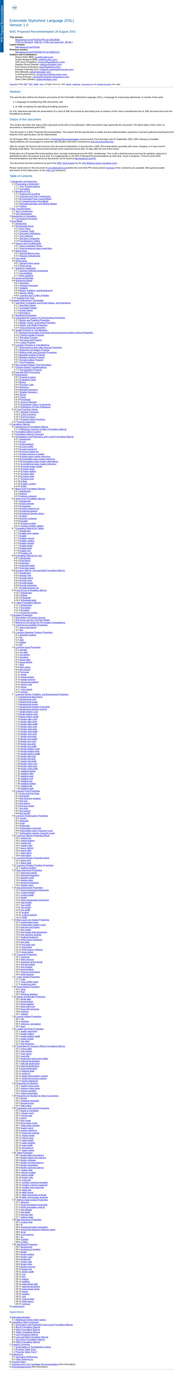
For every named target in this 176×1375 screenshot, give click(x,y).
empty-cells (27, 1177)
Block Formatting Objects (28, 1327)
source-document (27, 627)
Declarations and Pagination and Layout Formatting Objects (44, 437)
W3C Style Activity (66, 163)
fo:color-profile (26, 446)
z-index (24, 1242)
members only (109, 163)
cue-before (24, 655)
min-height (26, 907)
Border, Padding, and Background (35, 290)
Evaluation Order (27, 380)
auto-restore (26, 1051)
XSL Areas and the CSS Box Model (32, 620)
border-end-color (29, 734)
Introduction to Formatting (23, 216)
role (21, 630)
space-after (26, 850)
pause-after (24, 660)
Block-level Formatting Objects (30, 489)
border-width (28, 1272)
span (23, 1026)
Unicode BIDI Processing (27, 372)
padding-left (26, 786)
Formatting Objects (20, 424)
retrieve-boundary (29, 1093)
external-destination (30, 1061)
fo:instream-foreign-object (31, 513)
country (23, 818)
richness (25, 672)
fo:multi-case (25, 580)
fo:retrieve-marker (29, 612)
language (24, 821)
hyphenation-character (30, 828)
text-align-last (28, 944)
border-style (26, 1264)
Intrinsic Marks (26, 293)
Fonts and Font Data (29, 793)
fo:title (23, 486)
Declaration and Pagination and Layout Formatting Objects (44, 1325)
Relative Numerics (28, 392)
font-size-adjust (26, 806)
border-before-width (28, 717)
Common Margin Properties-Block (33, 835)
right (21, 640)
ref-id (23, 1232)
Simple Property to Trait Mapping (31, 330)
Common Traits (26, 231)
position (26, 1294)
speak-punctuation (30, 682)
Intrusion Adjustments (29, 256)
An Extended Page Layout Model (35, 199)
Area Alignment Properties (29, 870)
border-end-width (29, 739)
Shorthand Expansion (26, 315)
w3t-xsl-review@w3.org (102, 142)
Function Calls (26, 384)
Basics (22, 382)
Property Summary (21, 1344)
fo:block (23, 494)
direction (25, 1202)
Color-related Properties (28, 977)
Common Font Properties (27, 791)
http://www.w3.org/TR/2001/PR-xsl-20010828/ (37, 40)
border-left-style (28, 759)
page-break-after (30, 1284)
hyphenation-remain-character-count (37, 833)
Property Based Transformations (31, 367)
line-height (26, 930)
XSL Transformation (21, 209)
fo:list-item (24, 563)
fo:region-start (27, 476)
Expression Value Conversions (36, 404)
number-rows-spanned (33, 1187)
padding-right (27, 788)
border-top (27, 1269)
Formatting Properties (21, 615)
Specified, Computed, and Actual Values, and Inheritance (43, 303)
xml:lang (26, 1304)
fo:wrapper (25, 607)
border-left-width (28, 761)
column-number (28, 1172)
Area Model (17, 221)
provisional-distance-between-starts (38, 1229)
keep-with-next (28, 1006)
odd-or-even (28, 1138)
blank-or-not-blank (29, 1110)
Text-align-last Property (30, 340)
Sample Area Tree (25, 298)
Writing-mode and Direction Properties (38, 352)
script (22, 823)
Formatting (24, 189)
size (24, 1296)
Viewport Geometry (28, 285)
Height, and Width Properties (33, 325)
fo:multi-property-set (29, 588)
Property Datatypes (25, 422)
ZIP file (68, 42)
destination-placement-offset (34, 1058)
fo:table (23, 536)
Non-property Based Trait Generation (33, 365)
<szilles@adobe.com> (46, 79)
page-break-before (31, 1286)
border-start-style (29, 729)
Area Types (24, 228)
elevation (23, 657)
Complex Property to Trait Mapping (32, 345)
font (23, 1276)
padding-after (27, 773)
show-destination (29, 1068)
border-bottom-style (30, 751)
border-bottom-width (30, 754)
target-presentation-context (35, 1076)
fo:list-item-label (27, 568)
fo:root (22, 441)
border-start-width (29, 731)
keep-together (27, 1004)
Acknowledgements (21, 1367)
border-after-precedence (32, 1155)
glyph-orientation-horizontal (34, 1205)
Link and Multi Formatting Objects (32, 1337)
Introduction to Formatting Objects (31, 427)
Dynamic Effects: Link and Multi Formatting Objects (40, 570)
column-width (27, 1175)
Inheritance (24, 313)
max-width (26, 905)
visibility (24, 1239)
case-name (26, 1053)
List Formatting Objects (27, 1334)
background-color (27, 699)
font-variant (24, 811)
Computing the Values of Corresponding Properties (40, 318)
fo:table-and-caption (29, 533)
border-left (26, 1259)
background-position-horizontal (34, 707)
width (24, 917)
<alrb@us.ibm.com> (47, 59)
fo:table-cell (26, 553)
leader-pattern (27, 1034)
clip (22, 1019)
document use (87, 84)
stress (23, 687)
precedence (27, 1148)
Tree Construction (24, 211)
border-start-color (29, 726)
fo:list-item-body (27, 565)
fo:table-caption (26, 541)
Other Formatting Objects (28, 603)
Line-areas (20, 258)
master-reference (29, 1130)
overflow (25, 1021)
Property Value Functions (33, 419)
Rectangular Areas (24, 226)
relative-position (28, 868)
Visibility (23, 288)
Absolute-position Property (32, 355)
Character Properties (27, 954)
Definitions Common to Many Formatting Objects (43, 429)
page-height (28, 1140)
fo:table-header (26, 543)
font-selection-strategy (30, 798)
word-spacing (27, 974)
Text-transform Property (30, 370)
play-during (24, 669)
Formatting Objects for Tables (29, 528)
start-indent (26, 853)
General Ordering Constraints (33, 271)
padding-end (27, 778)
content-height (28, 892)
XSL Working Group (91, 163)
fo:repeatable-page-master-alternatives (39, 461)
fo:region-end (27, 479)
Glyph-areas (25, 266)
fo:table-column (26, 538)
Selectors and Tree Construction (35, 196)
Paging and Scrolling (29, 194)
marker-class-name (30, 1086)
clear (23, 989)
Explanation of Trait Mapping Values (33, 1347)
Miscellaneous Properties (29, 1219)
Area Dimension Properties (29, 887)
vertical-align (28, 1299)
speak (23, 674)
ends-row (26, 1180)
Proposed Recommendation (65, 139)
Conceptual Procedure (26, 218)
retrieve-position (28, 1091)
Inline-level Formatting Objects (30, 498)
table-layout (27, 1192)
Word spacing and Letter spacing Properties (40, 347)
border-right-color (29, 764)
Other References (24, 1359)
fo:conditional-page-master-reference (38, 464)
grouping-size (27, 1103)
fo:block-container (28, 496)
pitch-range (24, 667)
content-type (27, 1222)
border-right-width (29, 769)
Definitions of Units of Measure (35, 407)
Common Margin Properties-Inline (32, 858)
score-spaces (27, 1234)
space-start (25, 863)
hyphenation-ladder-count (33, 925)
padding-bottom (28, 783)
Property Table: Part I (26, 1349)
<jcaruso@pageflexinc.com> (51, 62)
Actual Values (26, 310)
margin (25, 1279)
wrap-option (27, 952)
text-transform (27, 969)
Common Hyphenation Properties (31, 816)
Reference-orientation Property (34, 350)
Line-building (25, 273)
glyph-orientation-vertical (33, 1207)
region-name (28, 1150)
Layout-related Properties (29, 1016)
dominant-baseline (30, 883)
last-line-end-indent (30, 927)
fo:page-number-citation (32, 526)
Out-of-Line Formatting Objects (31, 590)
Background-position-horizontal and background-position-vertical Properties (56, 332)
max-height (26, 902)
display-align (27, 880)
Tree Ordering (26, 236)
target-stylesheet (30, 1081)
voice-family (26, 689)
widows (24, 1014)
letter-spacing (27, 959)
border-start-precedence (32, 1167)
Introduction (21, 223)
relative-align (27, 885)
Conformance (18, 1306)
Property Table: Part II (26, 1352)
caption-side (27, 1170)
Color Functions (28, 414)
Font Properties (26, 362)
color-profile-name (29, 982)
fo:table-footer (26, 546)
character (25, 957)
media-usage (28, 1135)
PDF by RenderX (24, 42)
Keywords (25, 399)
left (20, 645)
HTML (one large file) (53, 42)
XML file (38, 42)
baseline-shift (27, 878)
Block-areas (21, 251)
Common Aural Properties (28, 647)
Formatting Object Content (28, 432)
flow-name (26, 1120)
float (23, 992)
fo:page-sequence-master (31, 454)
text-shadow (26, 967)
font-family (24, 796)
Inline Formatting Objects (28, 1329)
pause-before (25, 662)
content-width (27, 895)
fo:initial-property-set (29, 508)
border (24, 1252)
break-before (27, 1001)
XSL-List (50, 170)
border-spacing (28, 1267)
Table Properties (25, 1153)
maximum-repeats (30, 1133)
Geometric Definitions (29, 233)
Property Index (19, 1362)
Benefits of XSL (23, 191)
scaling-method (29, 915)
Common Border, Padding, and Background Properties (41, 694)
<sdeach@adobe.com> (50, 64)
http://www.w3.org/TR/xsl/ (27, 47)
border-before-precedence (33, 1158)
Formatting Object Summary (25, 1322)
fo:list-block (24, 560)
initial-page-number (30, 1125)
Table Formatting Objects (28, 1332)
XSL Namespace (23, 214)
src (22, 1237)
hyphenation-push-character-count (36, 830)
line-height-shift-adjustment (34, 932)
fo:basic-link (25, 575)
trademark (76, 84)
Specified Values (27, 305)
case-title (25, 1056)
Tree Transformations (29, 186)
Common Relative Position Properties (35, 865)
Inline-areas (21, 261)
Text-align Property (28, 337)
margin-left (26, 843)
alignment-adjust (29, 873)
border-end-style (29, 736)
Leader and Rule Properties (30, 1029)
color (23, 979)
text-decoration (28, 964)
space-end (25, 860)
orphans (25, 1011)
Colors (22, 397)
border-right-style (29, 766)
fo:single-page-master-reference (34, 456)
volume (24, 692)
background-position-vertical (33, 709)
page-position (28, 1143)
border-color (26, 1257)
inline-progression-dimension (35, 900)
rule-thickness (27, 1044)
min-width (25, 910)
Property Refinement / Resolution (27, 300)
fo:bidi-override (26, 503)
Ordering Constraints (25, 268)
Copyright (13, 84)
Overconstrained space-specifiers (35, 248)
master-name (27, 1128)
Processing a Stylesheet (27, 184)
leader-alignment (29, 1031)
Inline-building (26, 275)
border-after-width (29, 724)
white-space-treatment (31, 940)
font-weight (24, 813)
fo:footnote (26, 598)
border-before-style (28, 714)
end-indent (26, 855)
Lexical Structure (28, 402)
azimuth (23, 650)
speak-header (27, 677)
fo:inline (23, 516)
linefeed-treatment (29, 937)
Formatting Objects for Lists (28, 555)
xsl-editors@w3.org (57, 168)
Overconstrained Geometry (32, 328)
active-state (26, 1049)
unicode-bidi (27, 1215)
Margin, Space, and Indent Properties (37, 323)
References (17, 1354)
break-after (26, 999)
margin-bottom (28, 840)
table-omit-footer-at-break (34, 1195)
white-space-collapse (32, 949)
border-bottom (27, 1254)
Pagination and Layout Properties (33, 1108)
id (21, 1224)
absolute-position (27, 635)
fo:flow (24, 481)
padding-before (28, 771)
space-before (27, 848)
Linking (23, 206)
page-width (27, 1145)
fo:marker (25, 610)
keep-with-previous (30, 1009)
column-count (27, 1113)
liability (68, 84)
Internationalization (21, 1317)
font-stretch (24, 803)
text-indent (27, 947)
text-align (25, 942)
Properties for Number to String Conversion (38, 1096)
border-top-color (28, 741)
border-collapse (28, 1160)
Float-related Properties (28, 987)
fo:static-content (28, 484)
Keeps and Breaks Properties (31, 996)
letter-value (26, 1106)
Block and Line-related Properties (33, 920)
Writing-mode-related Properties (32, 1200)
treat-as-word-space (30, 972)
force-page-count (29, 1123)
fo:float (24, 595)
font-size (23, 801)
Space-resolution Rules (30, 246)
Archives (110, 168)
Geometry (24, 283)
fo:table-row (25, 551)
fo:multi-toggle (26, 583)
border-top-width (29, 746)
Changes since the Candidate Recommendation (35, 1364)
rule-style (25, 1041)
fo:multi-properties (28, 585)
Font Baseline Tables (29, 241)
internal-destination (30, 1066)
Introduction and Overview (24, 181)
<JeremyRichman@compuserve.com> (50, 77)
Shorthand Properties (27, 1244)
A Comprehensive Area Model (33, 201)
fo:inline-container (28, 518)
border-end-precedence (32, 1163)
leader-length (27, 1039)
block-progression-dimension (35, 890)
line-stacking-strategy (31, 935)
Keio (41, 84)
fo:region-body (28, 469)
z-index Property (27, 342)
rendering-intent (28, 984)
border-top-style (28, 744)
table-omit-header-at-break (35, 1197)
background (26, 1247)
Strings (22, 394)
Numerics (24, 387)
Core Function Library (27, 409)
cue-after (23, 652)
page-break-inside (31, 1289)
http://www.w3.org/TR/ (85, 158)
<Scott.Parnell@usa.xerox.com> (51, 74)
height (24, 897)
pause (25, 1291)
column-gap (26, 1115)
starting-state (28, 1071)
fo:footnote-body (28, 600)
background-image (28, 702)
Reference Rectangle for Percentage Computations (40, 622)
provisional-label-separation (34, 1227)
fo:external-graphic (28, 511)
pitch (21, 664)
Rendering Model (23, 280)
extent (24, 1118)
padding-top (26, 781)
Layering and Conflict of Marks (34, 295)
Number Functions (30, 412)
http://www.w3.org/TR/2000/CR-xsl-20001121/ (37, 52)
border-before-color (28, 712)
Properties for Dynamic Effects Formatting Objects (41, 1046)
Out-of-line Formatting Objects (30, 1339)
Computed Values (28, 308)
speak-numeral (28, 679)
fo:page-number (28, 523)
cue (23, 1274)
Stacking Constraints (29, 238)
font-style (23, 808)
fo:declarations (26, 444)
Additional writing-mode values (31, 1320)
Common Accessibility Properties (31, 625)
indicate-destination (30, 1063)
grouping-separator (30, 1101)
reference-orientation (31, 1024)
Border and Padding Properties (34, 320)
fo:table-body (25, 548)
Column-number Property (31, 335)
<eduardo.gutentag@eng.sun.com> (56, 69)
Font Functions (28, 417)
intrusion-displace (29, 994)
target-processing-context (34, 1078)
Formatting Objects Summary (29, 434)
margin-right (26, 845)
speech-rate (26, 684)
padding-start (27, 776)
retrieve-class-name (30, 1088)
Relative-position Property (32, 357)
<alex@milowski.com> (40, 72)
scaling (25, 912)
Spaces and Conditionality (28, 243)
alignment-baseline (30, 875)
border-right (26, 1262)
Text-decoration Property (31, 360)
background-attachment (30, 697)
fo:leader (23, 521)
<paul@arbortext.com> (49, 67)
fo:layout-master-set (28, 451)
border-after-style (28, 721)
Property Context (27, 377)
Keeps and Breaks (24, 278)
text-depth (25, 1212)
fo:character (25, 506)
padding (26, 1281)
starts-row (26, 1190)
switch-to (26, 1073)
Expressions (21, 375)
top (20, 637)
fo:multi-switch (26, 578)
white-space (28, 1301)
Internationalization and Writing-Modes (38, 204)
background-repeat (28, 704)
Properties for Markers (27, 1083)
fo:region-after (27, 474)
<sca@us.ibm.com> (43, 57)
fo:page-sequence (28, 449)
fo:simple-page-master (31, 466)
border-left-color (28, 756)
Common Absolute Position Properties (34, 632)
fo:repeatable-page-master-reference (37, 459)
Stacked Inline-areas (29, 263)
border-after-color (29, 719)
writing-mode (27, 1217)
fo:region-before (28, 471)
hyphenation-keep (29, 922)
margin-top (26, 838)
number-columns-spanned (34, 1185)
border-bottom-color (30, 749)
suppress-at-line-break (31, 962)
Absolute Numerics (28, 389)
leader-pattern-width (30, 1036)
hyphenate (24, 826)
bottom (22, 642)
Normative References (27, 1357)
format (24, 1098)
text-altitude (26, 1210)
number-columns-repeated (35, 1182)
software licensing (104, 84)
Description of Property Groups (30, 617)
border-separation (29, 1165)
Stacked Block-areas (29, 253)
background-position (31, 1249)
